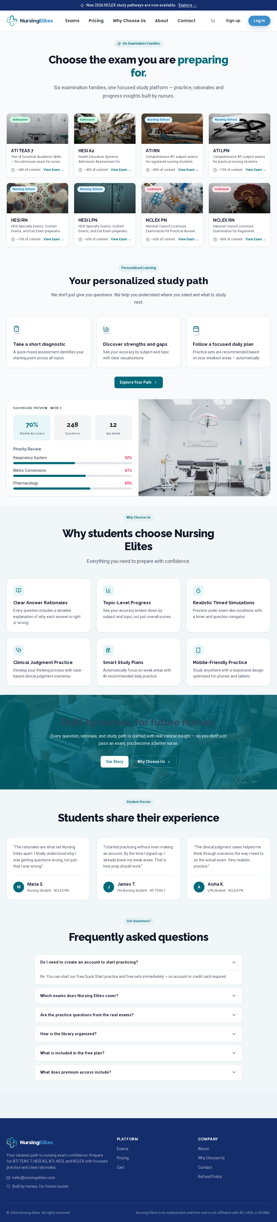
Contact (186, 21)
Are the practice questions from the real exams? (87, 1014)
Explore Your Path (135, 382)
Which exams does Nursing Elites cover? (79, 995)
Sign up (233, 20)
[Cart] (213, 21)
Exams (72, 21)
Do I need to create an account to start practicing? (89, 962)
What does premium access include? (75, 1072)
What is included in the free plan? (72, 1053)
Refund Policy (210, 1176)
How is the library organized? (68, 1033)
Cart (120, 1167)
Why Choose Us (129, 21)
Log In (259, 20)
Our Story (114, 761)
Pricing (96, 21)
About (161, 21)
